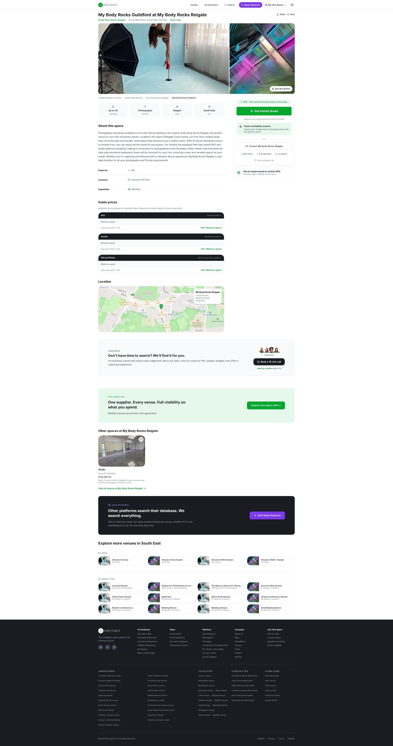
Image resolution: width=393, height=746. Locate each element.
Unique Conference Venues (109, 681)
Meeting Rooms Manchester (243, 685)
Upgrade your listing (276, 641)
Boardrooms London (156, 700)
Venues (194, 5)
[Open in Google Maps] (161, 309)
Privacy (271, 738)
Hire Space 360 (144, 634)
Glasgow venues (218, 695)
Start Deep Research (269, 515)
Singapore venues (272, 695)
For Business (211, 5)
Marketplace (207, 637)
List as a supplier (209, 657)
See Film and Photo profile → (210, 258)
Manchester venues (206, 681)
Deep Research (252, 5)
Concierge (206, 641)
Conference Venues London (109, 676)
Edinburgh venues (205, 690)
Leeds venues (203, 695)
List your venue (209, 653)
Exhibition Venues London (109, 715)
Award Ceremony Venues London (161, 710)
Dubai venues (270, 685)
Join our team (273, 634)
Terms (281, 738)
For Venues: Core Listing (212, 649)
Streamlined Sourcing (147, 637)
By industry (142, 649)
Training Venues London (108, 700)
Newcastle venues (220, 705)
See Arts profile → (214, 215)
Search (231, 5)
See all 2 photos (282, 88)
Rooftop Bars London (156, 690)
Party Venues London (156, 685)
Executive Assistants (179, 641)
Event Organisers (177, 637)
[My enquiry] (292, 5)
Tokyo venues (270, 690)
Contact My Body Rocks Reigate (266, 146)
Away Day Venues (105, 695)
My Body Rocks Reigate (113, 20)
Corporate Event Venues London (161, 705)
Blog (237, 637)
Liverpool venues (205, 700)
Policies (238, 657)
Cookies (291, 738)
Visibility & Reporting (146, 645)
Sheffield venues (219, 715)
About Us (239, 634)
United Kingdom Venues (109, 98)
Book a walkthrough (146, 653)
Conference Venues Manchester (244, 676)
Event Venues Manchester (242, 681)
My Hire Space (275, 5)
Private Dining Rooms (107, 690)
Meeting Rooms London (157, 695)
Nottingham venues (206, 710)
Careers (238, 645)
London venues (204, 676)
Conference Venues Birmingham (245, 690)
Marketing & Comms (179, 645)
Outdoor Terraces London (108, 725)
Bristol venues (221, 690)
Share (282, 14)
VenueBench (240, 641)
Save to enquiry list (265, 160)
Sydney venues (271, 700)
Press (237, 649)
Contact (238, 653)
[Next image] (141, 451)
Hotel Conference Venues (158, 676)
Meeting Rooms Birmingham (243, 700)
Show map (175, 20)
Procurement (175, 634)
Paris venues (270, 681)
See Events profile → (213, 237)
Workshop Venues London (158, 720)
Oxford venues (204, 715)
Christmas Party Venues (157, 681)
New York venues (272, 676)
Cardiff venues (204, 705)
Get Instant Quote (266, 111)
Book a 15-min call (271, 361)
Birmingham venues (206, 685)
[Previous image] (102, 451)
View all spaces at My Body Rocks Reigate (120, 488)
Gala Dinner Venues (106, 710)
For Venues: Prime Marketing (215, 645)
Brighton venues (221, 700)
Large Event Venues (156, 715)
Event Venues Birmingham (242, 695)
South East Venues (134, 98)
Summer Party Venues (107, 685)
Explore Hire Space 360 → (266, 405)
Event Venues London (107, 705)
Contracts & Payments (147, 641)
